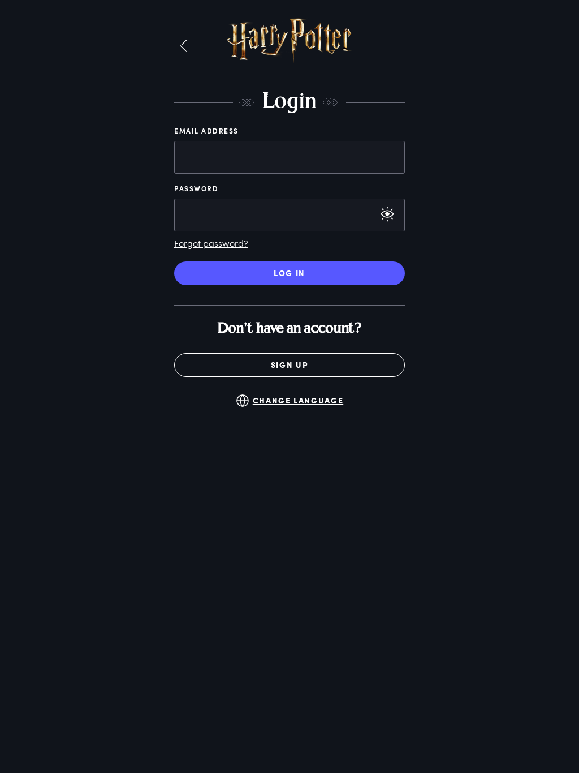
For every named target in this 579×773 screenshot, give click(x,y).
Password (196, 188)
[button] (183, 46)
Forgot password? (211, 243)
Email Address (206, 130)
